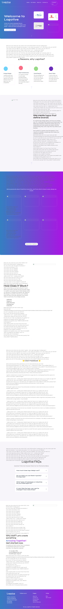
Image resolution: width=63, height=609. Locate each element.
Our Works (33, 2)
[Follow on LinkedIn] (21, 596)
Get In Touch (48, 597)
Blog (47, 596)
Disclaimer (35, 600)
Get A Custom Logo (10, 29)
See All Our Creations (31, 244)
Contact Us (45, 2)
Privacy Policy (36, 599)
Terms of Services (37, 602)
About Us (39, 2)
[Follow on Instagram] (26, 596)
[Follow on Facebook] (23, 596)
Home (28, 2)
